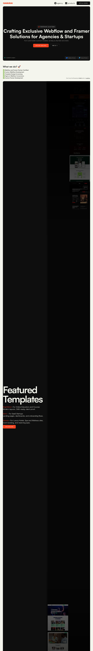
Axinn (5, 414)
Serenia (6, 420)
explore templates (41, 45)
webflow (88, 78)
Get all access (83, 3)
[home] (8, 3)
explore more (9, 426)
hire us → (55, 45)
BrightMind (7, 407)
